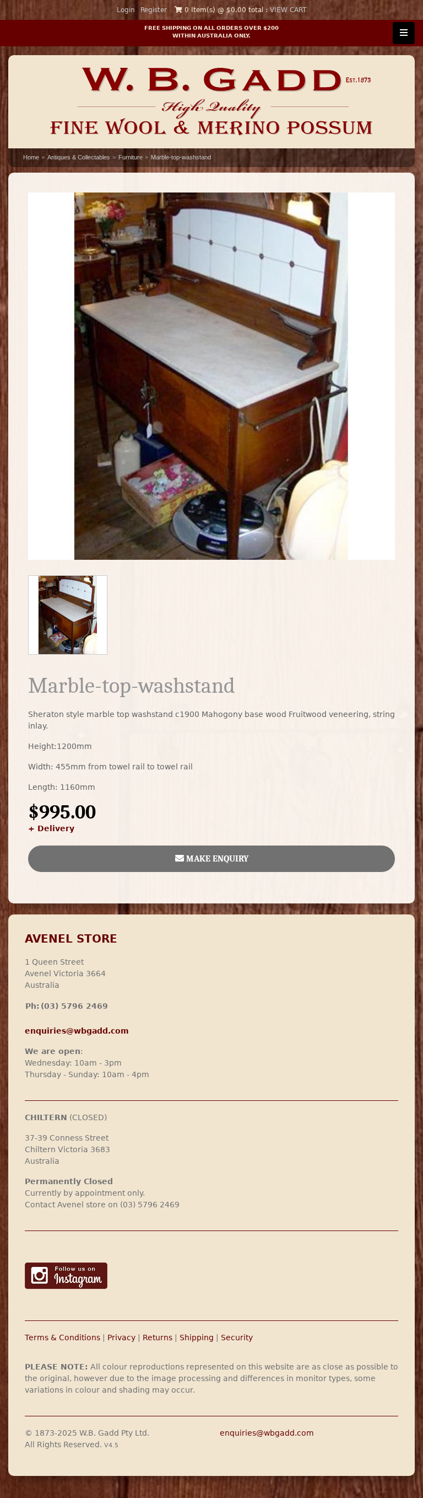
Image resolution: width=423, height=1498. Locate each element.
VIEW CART (288, 10)
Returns (157, 1337)
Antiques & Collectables (78, 157)
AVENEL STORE (71, 939)
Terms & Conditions (62, 1337)
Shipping (197, 1337)
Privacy (121, 1337)
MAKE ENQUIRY (216, 859)
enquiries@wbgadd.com (267, 1433)
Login (126, 10)
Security (237, 1337)
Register (153, 10)
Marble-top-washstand (181, 157)
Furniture (130, 157)
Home (31, 157)
